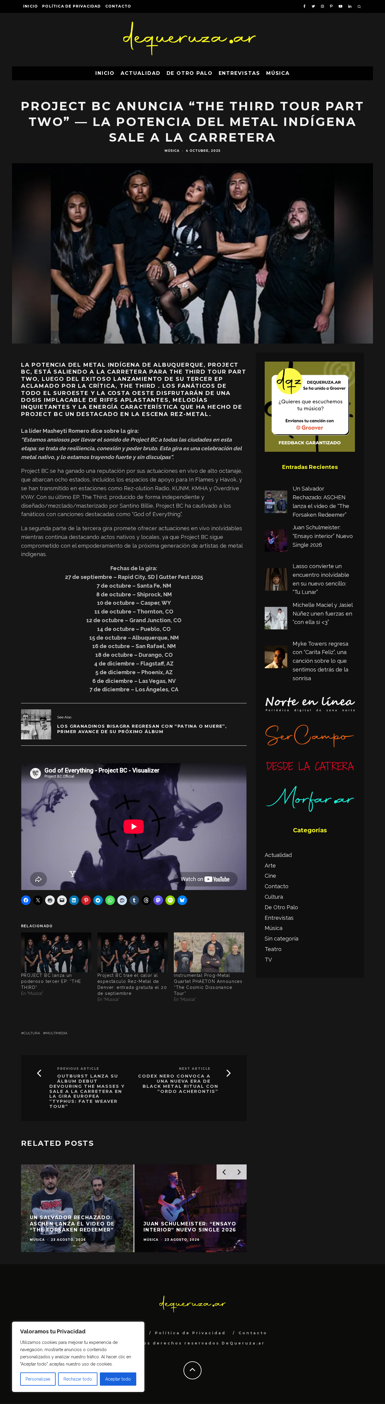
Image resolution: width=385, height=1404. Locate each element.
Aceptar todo (118, 1379)
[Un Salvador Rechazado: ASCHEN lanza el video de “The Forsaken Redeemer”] (276, 503)
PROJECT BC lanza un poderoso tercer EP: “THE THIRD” (51, 981)
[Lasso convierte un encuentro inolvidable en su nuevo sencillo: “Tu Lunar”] (276, 580)
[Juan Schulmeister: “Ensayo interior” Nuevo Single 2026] (276, 542)
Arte (270, 865)
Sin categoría (281, 938)
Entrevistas (239, 73)
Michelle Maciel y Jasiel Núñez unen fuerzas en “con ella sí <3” (323, 614)
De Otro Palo (190, 73)
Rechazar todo (77, 1379)
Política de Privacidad (71, 6)
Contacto (118, 6)
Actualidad (140, 73)
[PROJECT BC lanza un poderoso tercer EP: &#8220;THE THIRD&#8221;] (56, 952)
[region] (78, 1357)
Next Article (195, 1069)
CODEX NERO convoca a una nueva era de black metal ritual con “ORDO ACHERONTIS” (178, 1084)
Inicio (30, 6)
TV (268, 959)
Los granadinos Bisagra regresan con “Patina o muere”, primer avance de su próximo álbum (142, 728)
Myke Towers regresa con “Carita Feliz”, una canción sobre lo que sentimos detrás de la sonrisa (320, 661)
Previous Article (78, 1069)
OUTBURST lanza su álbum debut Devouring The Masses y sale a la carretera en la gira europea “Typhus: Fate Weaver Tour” (87, 1091)
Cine (270, 876)
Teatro (273, 949)
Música (278, 73)
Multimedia (56, 1033)
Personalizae (38, 1379)
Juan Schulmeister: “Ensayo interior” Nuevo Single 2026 (323, 536)
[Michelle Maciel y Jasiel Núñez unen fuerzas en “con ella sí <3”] (276, 619)
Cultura (31, 1033)
